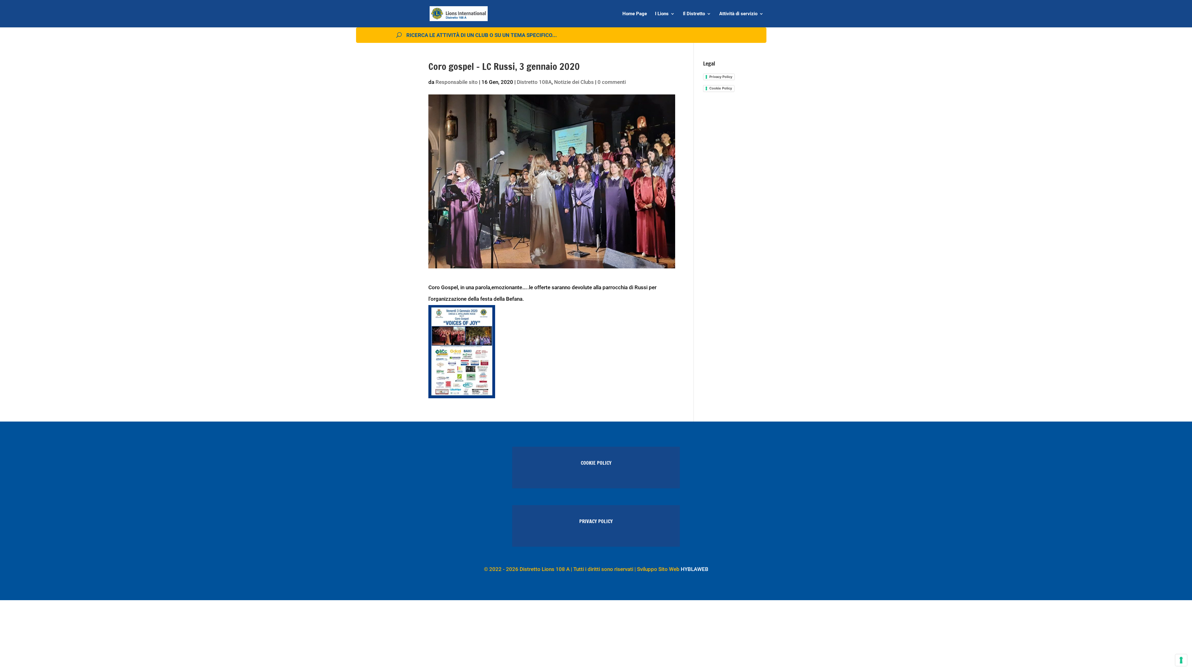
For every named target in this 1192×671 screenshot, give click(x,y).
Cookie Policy (720, 88)
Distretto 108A (534, 82)
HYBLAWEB (694, 569)
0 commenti (612, 82)
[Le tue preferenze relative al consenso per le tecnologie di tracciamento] (1181, 660)
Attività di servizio (738, 13)
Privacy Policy (720, 77)
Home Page (634, 13)
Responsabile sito (457, 82)
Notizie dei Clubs (574, 82)
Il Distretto (694, 13)
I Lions (662, 13)
